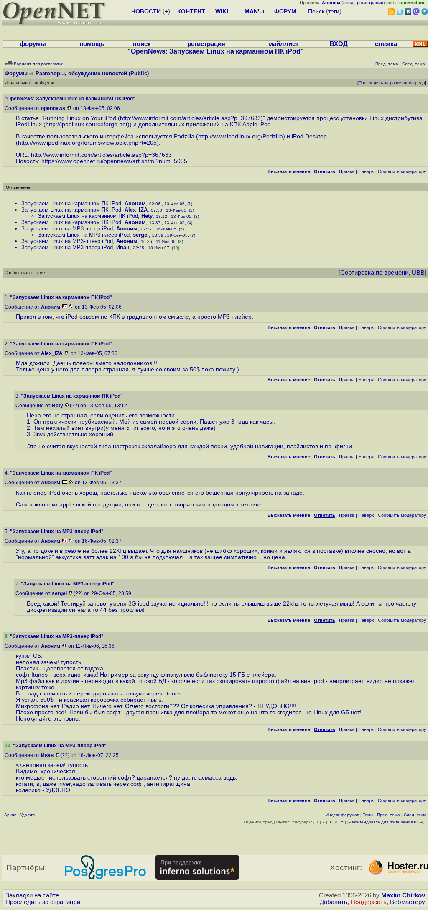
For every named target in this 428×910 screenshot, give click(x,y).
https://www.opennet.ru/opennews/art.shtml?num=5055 (114, 161)
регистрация (370, 2)
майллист (283, 44)
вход (348, 2)
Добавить (333, 902)
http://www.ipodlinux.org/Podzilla (240, 136)
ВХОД (339, 44)
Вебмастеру (407, 902)
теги (333, 11)
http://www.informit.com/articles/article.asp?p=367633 (190, 118)
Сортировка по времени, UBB (382, 272)
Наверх (366, 171)
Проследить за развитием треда (392, 82)
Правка (346, 171)
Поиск (316, 11)
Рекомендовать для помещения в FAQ (387, 822)
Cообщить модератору (402, 171)
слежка (386, 44)
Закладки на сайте (32, 895)
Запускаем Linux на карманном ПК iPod (71, 203)
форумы (33, 44)
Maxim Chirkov (403, 895)
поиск (142, 44)
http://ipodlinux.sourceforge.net (86, 124)
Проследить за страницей (42, 902)
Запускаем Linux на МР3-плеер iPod (67, 228)
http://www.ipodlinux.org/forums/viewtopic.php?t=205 (87, 143)
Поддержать (369, 902)
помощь (91, 44)
